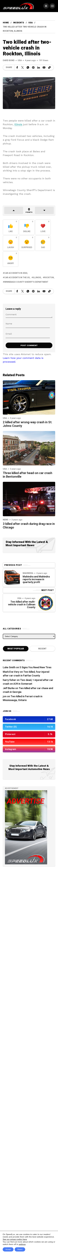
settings (22, 1244)
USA (30, 22)
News (5, 519)
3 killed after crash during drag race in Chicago (29, 526)
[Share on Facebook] (17, 67)
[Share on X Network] (22, 67)
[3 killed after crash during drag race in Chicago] (29, 498)
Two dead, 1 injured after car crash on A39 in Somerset (28, 682)
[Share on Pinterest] (33, 67)
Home (6, 22)
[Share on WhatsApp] (28, 67)
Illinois (18, 124)
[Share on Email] (44, 67)
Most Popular (15, 648)
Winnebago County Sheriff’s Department (26, 282)
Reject (19, 1249)
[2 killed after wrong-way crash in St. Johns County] (29, 397)
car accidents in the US (17, 277)
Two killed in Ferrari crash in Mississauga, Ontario (22, 698)
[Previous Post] (12, 577)
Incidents (18, 22)
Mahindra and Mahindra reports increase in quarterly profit (36, 579)
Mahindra (28, 573)
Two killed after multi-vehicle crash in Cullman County (21, 604)
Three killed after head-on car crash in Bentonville (27, 475)
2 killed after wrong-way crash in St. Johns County (27, 424)
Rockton (49, 277)
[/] (46, 6)
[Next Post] (46, 602)
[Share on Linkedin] (38, 67)
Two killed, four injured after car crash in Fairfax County (26, 674)
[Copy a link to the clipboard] (49, 67)
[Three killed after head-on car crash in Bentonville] (29, 447)
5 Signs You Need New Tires (35, 667)
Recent (42, 648)
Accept (8, 1249)
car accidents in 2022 (15, 273)
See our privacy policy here (15, 1239)
